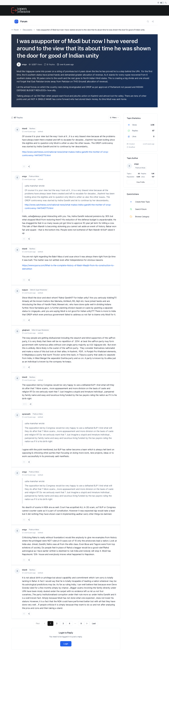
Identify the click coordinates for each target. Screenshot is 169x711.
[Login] (152, 21)
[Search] (148, 21)
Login (66, 644)
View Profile (140, 182)
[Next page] (86, 623)
